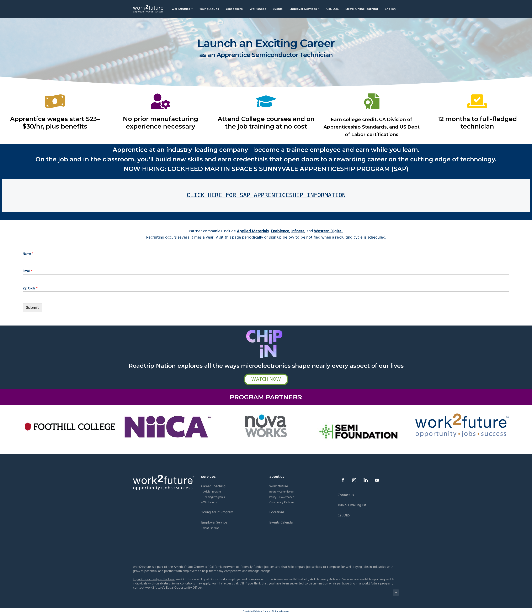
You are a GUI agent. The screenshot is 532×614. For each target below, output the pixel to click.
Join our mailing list (352, 505)
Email (27, 271)
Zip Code (30, 288)
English (390, 8)
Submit (32, 308)
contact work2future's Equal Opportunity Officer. (168, 587)
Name (28, 254)
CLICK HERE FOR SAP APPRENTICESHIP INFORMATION (266, 195)
